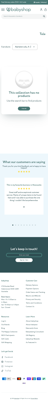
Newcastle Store (32, 328)
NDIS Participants (8, 335)
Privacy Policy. (34, 398)
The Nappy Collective (9, 332)
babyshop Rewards (33, 339)
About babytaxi (32, 325)
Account (41, 9)
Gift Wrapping (6, 342)
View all (24, 108)
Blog (3, 328)
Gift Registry (30, 335)
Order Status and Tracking (35, 292)
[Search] (44, 16)
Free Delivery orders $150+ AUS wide (13, 2)
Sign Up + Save (24, 260)
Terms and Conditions (34, 303)
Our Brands (5, 325)
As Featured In (31, 342)
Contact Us (30, 306)
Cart (45, 9)
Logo (18, 9)
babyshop (16, 398)
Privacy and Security (33, 299)
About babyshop (32, 321)
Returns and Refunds (33, 296)
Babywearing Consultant (35, 332)
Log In (3, 321)
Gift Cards (5, 339)
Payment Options (32, 289)
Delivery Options (32, 285)
